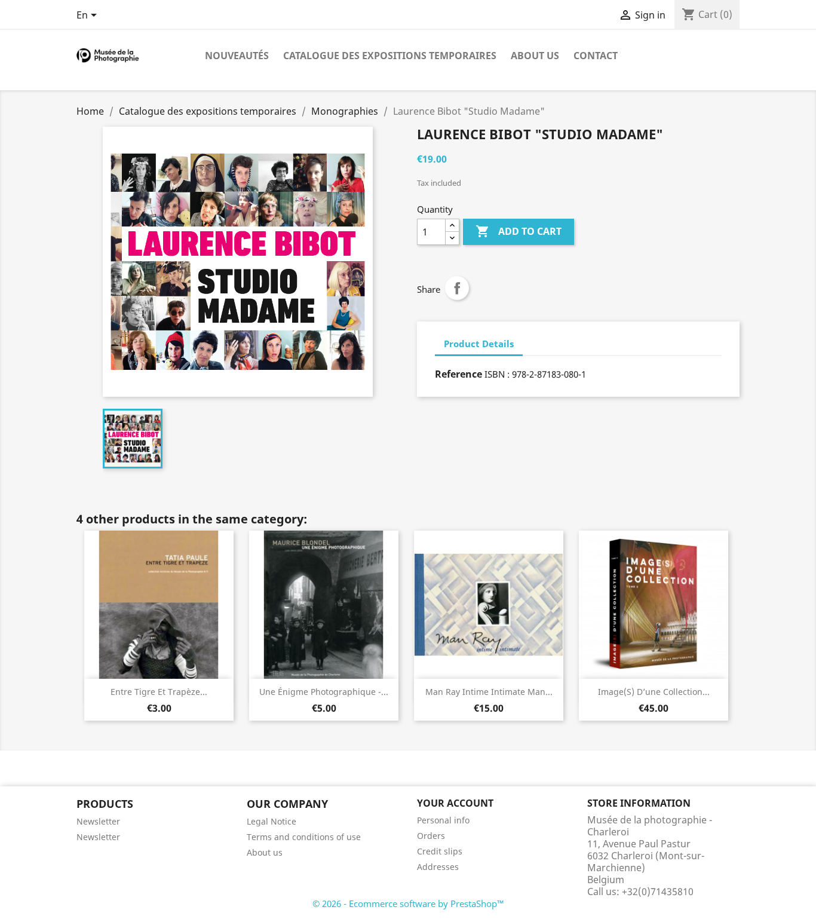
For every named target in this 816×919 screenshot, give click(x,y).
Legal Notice (271, 821)
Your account (455, 803)
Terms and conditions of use (304, 837)
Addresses (438, 866)
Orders (431, 835)
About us (535, 55)
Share (457, 288)
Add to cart (519, 231)
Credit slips (439, 851)
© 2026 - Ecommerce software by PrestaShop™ (408, 903)
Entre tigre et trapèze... (159, 691)
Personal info (443, 820)
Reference (458, 374)
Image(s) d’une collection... (654, 691)
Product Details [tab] (479, 344)
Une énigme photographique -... (323, 691)
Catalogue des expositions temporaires (389, 55)
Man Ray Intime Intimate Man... (489, 691)
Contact (595, 55)
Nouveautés (237, 55)
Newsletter (98, 821)
